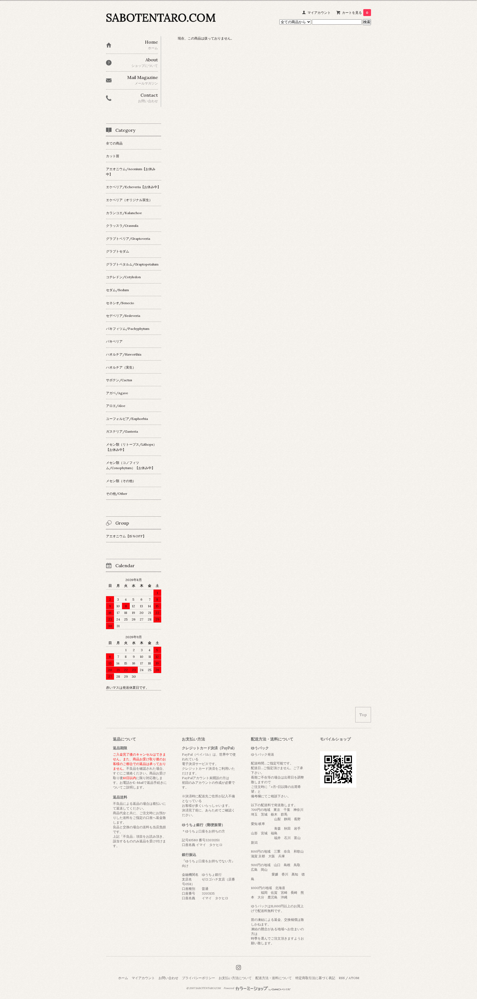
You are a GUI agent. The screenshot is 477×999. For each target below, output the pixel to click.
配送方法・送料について (273, 978)
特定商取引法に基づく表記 (315, 978)
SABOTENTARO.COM (161, 17)
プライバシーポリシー (198, 978)
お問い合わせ (168, 978)
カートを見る (355, 12)
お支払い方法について (235, 978)
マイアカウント (319, 12)
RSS (342, 978)
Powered (229, 988)
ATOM (354, 978)
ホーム (123, 978)
